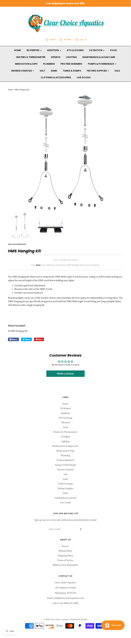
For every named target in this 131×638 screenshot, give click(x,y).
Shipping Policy (65, 555)
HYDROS (55, 57)
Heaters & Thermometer (30, 57)
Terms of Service (65, 560)
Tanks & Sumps (72, 70)
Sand (54, 70)
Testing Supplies (65, 488)
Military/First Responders (65, 565)
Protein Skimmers (71, 63)
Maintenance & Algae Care (98, 57)
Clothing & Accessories (56, 77)
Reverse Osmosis (65, 469)
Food (113, 50)
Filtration (65, 422)
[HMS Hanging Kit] (20, 225)
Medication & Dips (26, 63)
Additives (65, 413)
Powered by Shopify (79, 619)
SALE (117, 70)
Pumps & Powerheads (65, 465)
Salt (42, 70)
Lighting (71, 57)
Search (65, 546)
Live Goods (84, 77)
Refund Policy (65, 551)
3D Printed (65, 408)
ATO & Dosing (75, 50)
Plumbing (49, 63)
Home (17, 50)
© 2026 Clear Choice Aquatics (56, 619)
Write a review (65, 373)
